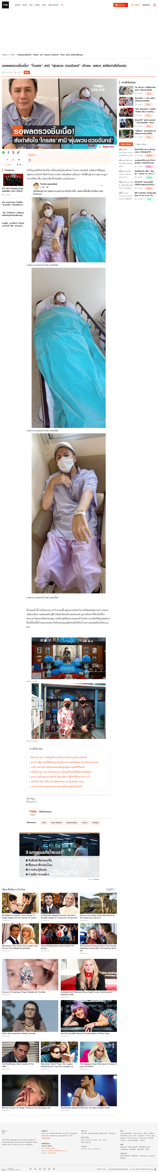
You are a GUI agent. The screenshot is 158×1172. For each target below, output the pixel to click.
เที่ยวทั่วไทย (134, 1156)
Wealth (88, 1140)
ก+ (19, 159)
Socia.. (149, 188)
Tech (149, 199)
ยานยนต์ (122, 1138)
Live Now (122, 5)
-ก (7, 159)
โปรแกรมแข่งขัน (133, 1147)
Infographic (143, 1138)
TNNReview (144, 1156)
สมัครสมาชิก (146, 5)
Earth (149, 177)
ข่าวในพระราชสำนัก (126, 1133)
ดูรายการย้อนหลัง (93, 1133)
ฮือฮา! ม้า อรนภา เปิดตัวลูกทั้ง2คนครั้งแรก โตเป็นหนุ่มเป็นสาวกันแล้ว (59, 757)
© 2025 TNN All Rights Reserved (141, 1169)
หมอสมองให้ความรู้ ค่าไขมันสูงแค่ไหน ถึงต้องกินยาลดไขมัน (145, 161)
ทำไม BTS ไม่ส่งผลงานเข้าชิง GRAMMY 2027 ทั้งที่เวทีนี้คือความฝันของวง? (12, 189)
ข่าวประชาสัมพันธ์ (133, 1140)
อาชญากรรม (141, 1135)
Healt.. (149, 166)
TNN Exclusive (138, 1133)
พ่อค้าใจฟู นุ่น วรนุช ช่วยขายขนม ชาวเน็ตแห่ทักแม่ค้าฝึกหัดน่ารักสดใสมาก (61, 772)
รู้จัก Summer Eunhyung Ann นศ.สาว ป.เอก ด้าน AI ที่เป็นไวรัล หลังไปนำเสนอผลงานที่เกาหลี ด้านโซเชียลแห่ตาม (145, 194)
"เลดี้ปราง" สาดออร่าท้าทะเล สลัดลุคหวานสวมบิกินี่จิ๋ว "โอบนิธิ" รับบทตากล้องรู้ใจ (145, 132)
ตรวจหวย (152, 1156)
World (83, 1140)
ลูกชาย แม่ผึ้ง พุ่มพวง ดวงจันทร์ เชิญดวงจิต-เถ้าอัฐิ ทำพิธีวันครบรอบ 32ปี (60, 776)
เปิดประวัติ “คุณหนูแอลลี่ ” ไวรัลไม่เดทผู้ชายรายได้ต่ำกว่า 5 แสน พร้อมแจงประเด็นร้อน (145, 183)
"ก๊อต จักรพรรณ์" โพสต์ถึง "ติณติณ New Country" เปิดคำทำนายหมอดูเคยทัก (145, 110)
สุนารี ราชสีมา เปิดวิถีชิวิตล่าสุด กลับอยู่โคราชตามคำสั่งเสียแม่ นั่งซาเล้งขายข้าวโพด (64, 762)
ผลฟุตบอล (123, 1147)
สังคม (145, 1133)
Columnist (96, 1149)
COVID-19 (123, 1140)
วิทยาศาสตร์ (123, 1135)
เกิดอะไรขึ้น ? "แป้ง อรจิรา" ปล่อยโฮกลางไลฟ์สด (145, 99)
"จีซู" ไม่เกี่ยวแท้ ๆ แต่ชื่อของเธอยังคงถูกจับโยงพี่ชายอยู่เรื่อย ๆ (13, 214)
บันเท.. (149, 93)
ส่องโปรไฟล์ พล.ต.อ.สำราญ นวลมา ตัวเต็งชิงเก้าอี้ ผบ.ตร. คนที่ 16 (145, 150)
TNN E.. (149, 155)
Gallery (142, 1140)
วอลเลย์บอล (124, 1149)
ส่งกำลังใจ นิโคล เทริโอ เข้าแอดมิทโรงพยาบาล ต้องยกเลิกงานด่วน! (57, 781)
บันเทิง (12, 54)
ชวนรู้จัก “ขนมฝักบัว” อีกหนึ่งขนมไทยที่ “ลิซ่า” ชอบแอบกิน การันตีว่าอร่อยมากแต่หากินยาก (13, 224)
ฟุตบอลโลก (140, 1149)
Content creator (86, 1149)
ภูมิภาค (153, 1135)
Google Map (45, 1138)
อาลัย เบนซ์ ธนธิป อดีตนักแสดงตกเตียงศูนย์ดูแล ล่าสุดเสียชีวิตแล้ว (58, 767)
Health (95, 1140)
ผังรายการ (112, 1133)
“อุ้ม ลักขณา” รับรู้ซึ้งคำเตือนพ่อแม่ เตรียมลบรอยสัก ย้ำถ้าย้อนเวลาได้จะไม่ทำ (145, 88)
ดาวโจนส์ (150, 1138)
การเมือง (151, 1133)
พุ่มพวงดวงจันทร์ (72, 822)
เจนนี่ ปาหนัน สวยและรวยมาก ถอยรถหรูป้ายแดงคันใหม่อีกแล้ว (56, 786)
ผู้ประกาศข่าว (104, 1133)
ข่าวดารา (84, 822)
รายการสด (84, 1133)
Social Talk (132, 1135)
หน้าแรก (4, 54)
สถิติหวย (123, 1158)
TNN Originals (86, 1142)
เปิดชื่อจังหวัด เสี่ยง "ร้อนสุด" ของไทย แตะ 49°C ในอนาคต (145, 172)
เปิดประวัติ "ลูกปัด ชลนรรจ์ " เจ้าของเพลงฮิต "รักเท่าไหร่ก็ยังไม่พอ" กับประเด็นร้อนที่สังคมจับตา (145, 121)
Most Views (126, 144)
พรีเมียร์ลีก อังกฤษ (144, 1147)
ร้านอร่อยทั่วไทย (125, 1156)
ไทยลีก (147, 1149)
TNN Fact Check (132, 1138)
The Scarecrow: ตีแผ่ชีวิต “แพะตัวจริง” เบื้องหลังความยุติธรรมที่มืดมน (12, 203)
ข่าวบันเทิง (95, 822)
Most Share (141, 144)
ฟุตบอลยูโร (132, 1149)
